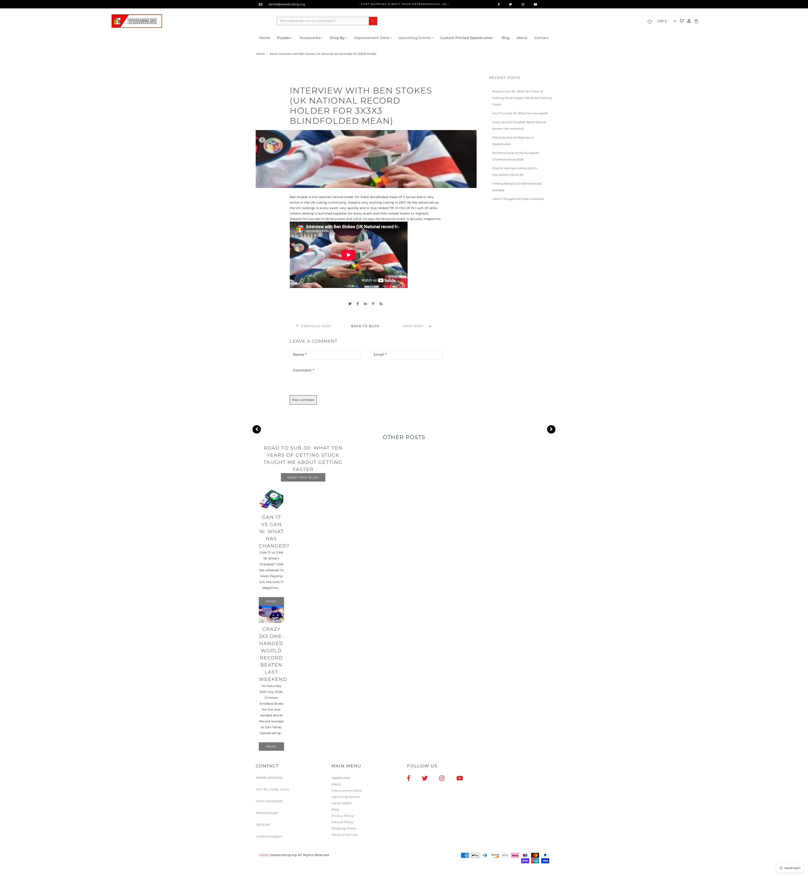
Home (264, 38)
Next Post (414, 326)
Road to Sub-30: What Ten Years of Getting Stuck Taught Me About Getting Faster (522, 98)
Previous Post (316, 326)
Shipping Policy (343, 828)
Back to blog (365, 326)
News (274, 53)
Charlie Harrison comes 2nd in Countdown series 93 (514, 171)
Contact (541, 38)
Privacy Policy (342, 816)
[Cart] (695, 21)
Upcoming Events (414, 38)
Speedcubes (340, 778)
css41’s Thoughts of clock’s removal (518, 199)
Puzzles (283, 38)
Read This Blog (303, 477)
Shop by (337, 38)
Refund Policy (342, 822)
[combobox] (327, 21)
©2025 (264, 855)
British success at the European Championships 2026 (515, 156)
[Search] (373, 21)
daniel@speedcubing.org (286, 4)
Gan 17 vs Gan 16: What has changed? (520, 113)
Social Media (341, 803)
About (522, 38)
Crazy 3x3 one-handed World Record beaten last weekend (519, 125)
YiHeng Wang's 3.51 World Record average (517, 187)
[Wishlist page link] (651, 21)
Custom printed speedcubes (466, 38)
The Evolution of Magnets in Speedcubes (513, 141)
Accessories (310, 38)
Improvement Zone (371, 38)
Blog (506, 38)
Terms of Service (344, 835)
